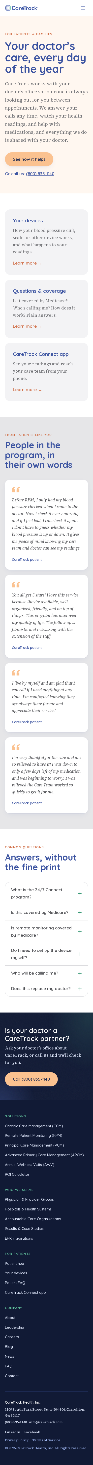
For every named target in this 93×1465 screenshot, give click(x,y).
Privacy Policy (17, 1440)
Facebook (32, 1432)
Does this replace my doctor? (41, 988)
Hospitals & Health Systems (28, 1209)
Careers (12, 1336)
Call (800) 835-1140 (31, 1079)
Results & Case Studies (24, 1228)
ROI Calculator (17, 1174)
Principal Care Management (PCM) (34, 1145)
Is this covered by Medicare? (39, 912)
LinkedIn (12, 1432)
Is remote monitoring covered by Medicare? (41, 931)
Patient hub (14, 1263)
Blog (9, 1346)
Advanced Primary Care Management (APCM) (44, 1155)
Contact (12, 1375)
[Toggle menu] (83, 8)
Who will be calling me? (34, 973)
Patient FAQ (15, 1282)
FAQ (8, 1366)
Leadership (14, 1327)
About (10, 1317)
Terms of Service (46, 1440)
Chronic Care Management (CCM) (34, 1126)
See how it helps (29, 159)
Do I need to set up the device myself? (41, 954)
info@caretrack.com (46, 1422)
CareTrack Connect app (25, 1292)
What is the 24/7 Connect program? (36, 893)
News (9, 1356)
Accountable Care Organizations (33, 1218)
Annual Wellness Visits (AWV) (29, 1164)
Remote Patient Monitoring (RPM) (33, 1135)
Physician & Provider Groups (29, 1199)
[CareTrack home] (21, 8)
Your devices (16, 1273)
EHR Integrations (19, 1238)
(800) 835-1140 (40, 173)
